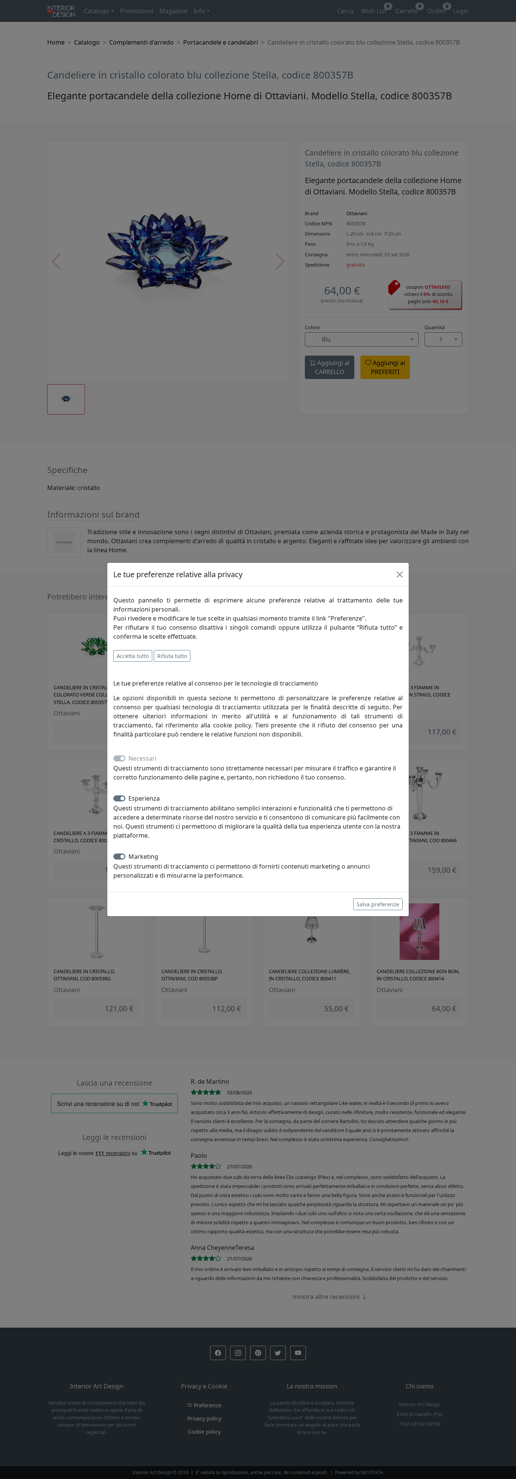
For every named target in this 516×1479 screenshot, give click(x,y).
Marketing (143, 856)
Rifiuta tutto (172, 655)
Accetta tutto (133, 655)
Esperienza (144, 798)
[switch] (119, 798)
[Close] (400, 574)
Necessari (142, 758)
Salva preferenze (378, 904)
